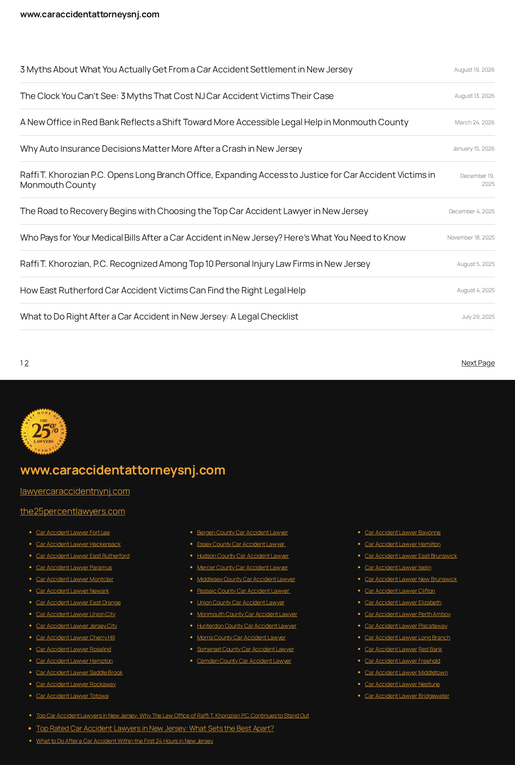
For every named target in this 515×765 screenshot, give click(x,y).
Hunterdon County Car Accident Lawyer (247, 625)
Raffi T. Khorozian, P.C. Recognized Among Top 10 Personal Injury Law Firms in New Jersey (195, 263)
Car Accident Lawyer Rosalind (73, 649)
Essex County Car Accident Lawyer (241, 544)
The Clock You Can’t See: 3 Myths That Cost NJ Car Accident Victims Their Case (177, 96)
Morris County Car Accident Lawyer (241, 637)
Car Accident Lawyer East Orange (78, 602)
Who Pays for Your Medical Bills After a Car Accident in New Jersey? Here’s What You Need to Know (213, 237)
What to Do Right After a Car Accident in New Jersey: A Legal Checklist (159, 316)
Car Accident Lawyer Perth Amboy (408, 614)
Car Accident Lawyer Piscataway (406, 625)
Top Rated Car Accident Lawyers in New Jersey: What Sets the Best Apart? (155, 728)
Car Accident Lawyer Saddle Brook (79, 672)
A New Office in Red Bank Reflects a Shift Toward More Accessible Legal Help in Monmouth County (214, 122)
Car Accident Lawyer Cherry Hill (75, 637)
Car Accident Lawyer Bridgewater (407, 695)
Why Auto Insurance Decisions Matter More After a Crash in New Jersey (161, 148)
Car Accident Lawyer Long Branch (407, 637)
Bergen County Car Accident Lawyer (242, 532)
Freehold (429, 660)
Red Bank (430, 649)
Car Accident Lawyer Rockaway (76, 684)
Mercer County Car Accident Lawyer (242, 567)
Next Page (478, 362)
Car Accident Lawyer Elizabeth (403, 602)
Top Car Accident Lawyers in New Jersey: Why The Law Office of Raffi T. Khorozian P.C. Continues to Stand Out (172, 715)
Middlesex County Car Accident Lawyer (246, 579)
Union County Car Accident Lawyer (241, 602)
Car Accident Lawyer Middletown (406, 672)
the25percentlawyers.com (72, 511)
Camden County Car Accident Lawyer (244, 660)
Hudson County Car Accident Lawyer (243, 555)
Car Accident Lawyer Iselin (398, 567)
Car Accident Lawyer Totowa (72, 695)
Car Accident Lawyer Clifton (400, 590)
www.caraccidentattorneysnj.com (89, 14)
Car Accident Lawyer (391, 649)
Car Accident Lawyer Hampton (74, 660)
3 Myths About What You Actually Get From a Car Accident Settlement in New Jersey (186, 69)
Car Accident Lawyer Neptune (402, 684)
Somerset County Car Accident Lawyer (246, 649)
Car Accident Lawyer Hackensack (78, 544)
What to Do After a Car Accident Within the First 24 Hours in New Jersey (124, 740)
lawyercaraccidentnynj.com (75, 491)
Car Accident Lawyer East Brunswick (411, 555)
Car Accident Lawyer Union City (75, 614)
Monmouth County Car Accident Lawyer (247, 614)
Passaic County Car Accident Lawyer (244, 590)
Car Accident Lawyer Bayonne (403, 532)
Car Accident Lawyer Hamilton (403, 544)
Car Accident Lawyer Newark (72, 590)
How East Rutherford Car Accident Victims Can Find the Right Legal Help (163, 290)
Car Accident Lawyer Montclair (74, 579)
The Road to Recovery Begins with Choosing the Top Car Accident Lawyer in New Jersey (194, 211)
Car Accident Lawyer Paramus (74, 567)
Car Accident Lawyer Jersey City (76, 625)
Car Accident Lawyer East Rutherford (83, 555)
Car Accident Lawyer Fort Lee (73, 532)
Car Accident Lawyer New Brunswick (411, 579)
